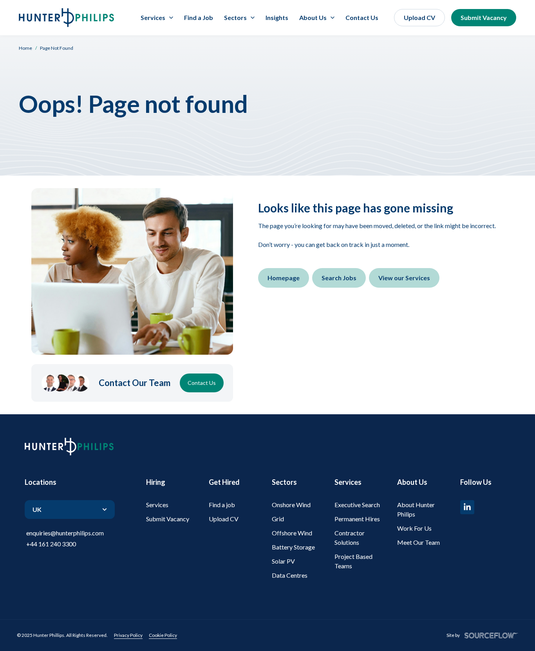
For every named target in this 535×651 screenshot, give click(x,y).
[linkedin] (467, 507)
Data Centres (289, 575)
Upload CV (419, 17)
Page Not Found (56, 48)
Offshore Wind (292, 533)
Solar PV (283, 561)
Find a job (222, 504)
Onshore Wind (291, 504)
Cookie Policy (163, 635)
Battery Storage (293, 547)
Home (25, 48)
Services (157, 504)
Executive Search (357, 504)
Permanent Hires (357, 518)
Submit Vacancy (484, 17)
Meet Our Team (418, 542)
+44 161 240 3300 (51, 544)
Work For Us (414, 528)
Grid (278, 518)
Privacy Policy (128, 635)
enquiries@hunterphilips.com (65, 533)
